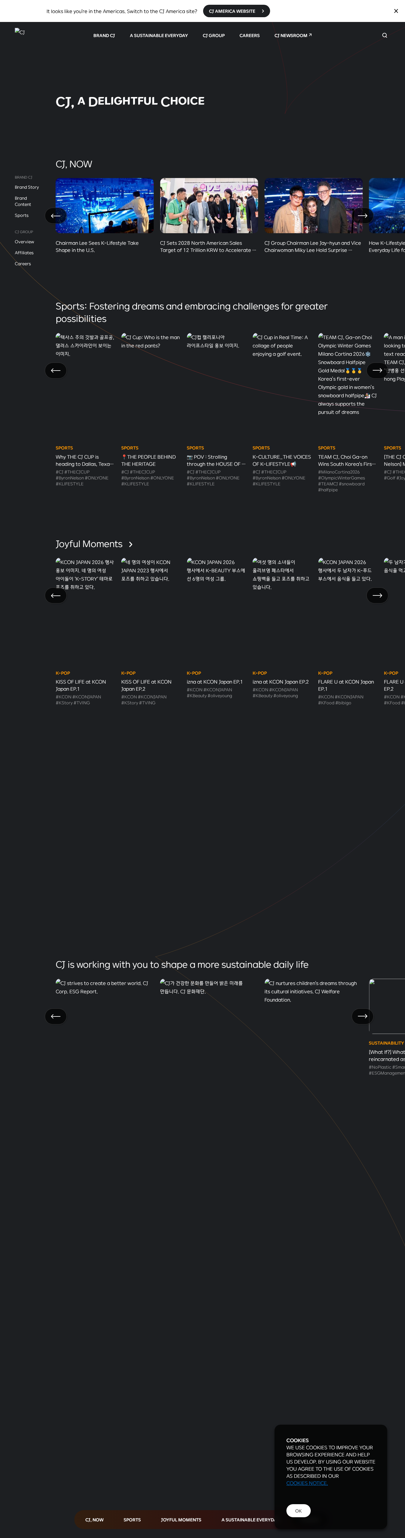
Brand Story (27, 187)
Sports (21, 215)
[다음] (363, 216)
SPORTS (132, 1520)
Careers (23, 263)
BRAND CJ (104, 35)
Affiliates (24, 252)
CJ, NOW (94, 1520)
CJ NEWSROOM (291, 35)
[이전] (56, 216)
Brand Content (23, 201)
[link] (202, 75)
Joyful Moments (90, 543)
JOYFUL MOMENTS (181, 1520)
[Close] (396, 11)
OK (298, 1511)
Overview (24, 241)
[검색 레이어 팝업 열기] (384, 35)
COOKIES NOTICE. (307, 1482)
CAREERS (250, 35)
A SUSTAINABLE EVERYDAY (159, 35)
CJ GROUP (214, 35)
